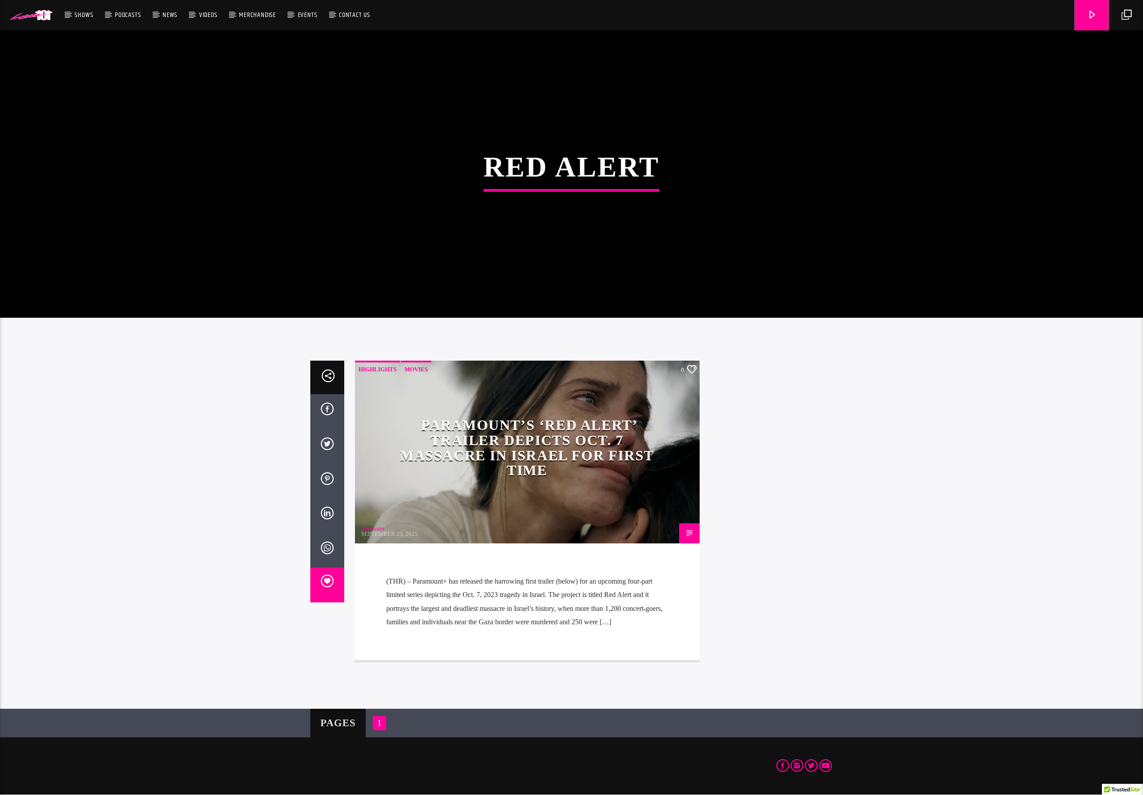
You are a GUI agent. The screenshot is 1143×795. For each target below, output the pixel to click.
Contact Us (354, 15)
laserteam (372, 528)
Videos (208, 15)
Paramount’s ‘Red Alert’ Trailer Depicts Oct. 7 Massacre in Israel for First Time (527, 447)
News (170, 15)
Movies (416, 369)
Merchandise (257, 15)
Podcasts (128, 15)
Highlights (377, 369)
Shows (84, 15)
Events (307, 15)
